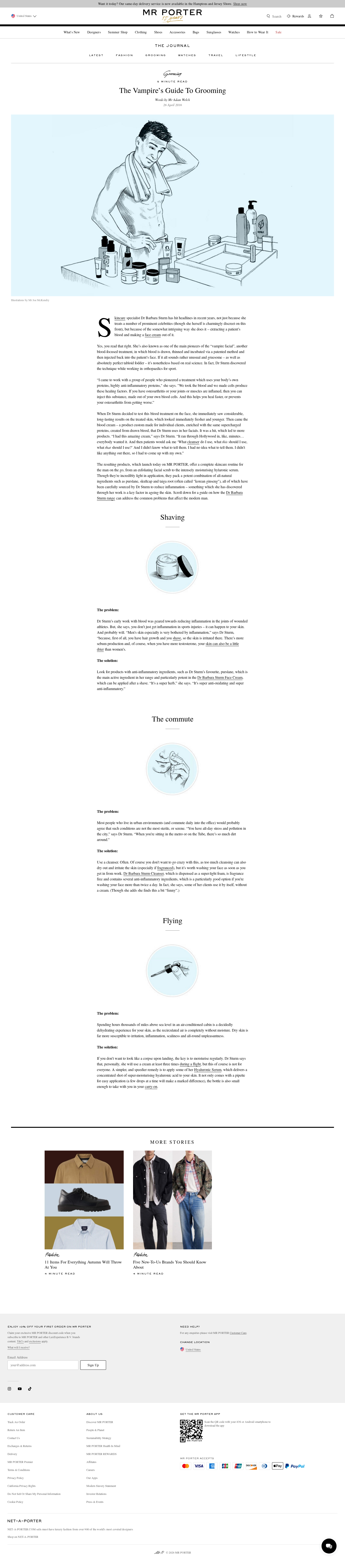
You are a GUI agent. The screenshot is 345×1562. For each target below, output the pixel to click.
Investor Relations (96, 1494)
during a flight (190, 1063)
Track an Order (16, 1422)
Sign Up (93, 1365)
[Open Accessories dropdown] (187, 28)
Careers (90, 1470)
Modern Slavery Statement (101, 1486)
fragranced (165, 867)
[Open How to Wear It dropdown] (270, 28)
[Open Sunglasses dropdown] (223, 28)
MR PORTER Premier (20, 1462)
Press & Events (95, 1502)
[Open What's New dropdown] (82, 28)
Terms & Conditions (19, 1470)
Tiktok (30, 1389)
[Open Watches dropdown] (241, 28)
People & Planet (95, 1430)
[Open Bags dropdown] (201, 28)
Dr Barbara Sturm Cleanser (143, 873)
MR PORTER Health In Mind (103, 1446)
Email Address (18, 1357)
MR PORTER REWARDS (101, 1454)
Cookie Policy (15, 1502)
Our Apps (92, 1478)
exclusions (35, 1341)
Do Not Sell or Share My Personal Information (34, 1494)
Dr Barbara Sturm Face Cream (219, 677)
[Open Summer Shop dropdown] (129, 28)
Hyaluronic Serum (207, 1069)
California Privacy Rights (22, 1486)
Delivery (12, 1454)
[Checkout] (330, 17)
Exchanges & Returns (20, 1446)
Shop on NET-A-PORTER (23, 1537)
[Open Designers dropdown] (102, 28)
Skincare (120, 317)
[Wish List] (321, 17)
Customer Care (238, 1333)
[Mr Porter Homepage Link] (172, 16)
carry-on (151, 1086)
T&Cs (20, 1341)
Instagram (9, 1389)
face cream (153, 334)
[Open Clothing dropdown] (148, 28)
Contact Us (14, 1438)
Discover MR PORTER (99, 1422)
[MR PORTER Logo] (25, 1521)
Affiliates (91, 1462)
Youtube (19, 1389)
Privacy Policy (16, 1478)
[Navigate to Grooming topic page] (172, 74)
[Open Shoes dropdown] (164, 28)
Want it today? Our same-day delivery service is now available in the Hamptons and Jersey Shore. (172, 4)
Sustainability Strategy (98, 1438)
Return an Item (16, 1430)
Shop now (240, 3)
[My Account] (309, 17)
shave (177, 637)
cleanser (193, 441)
